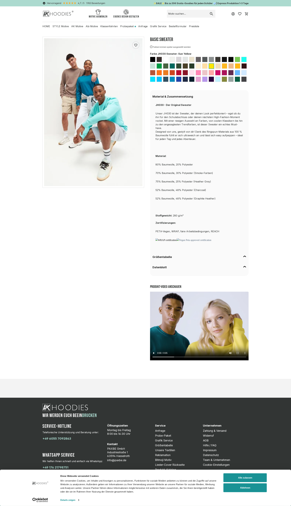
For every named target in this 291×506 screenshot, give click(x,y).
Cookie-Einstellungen (216, 464)
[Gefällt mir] (135, 45)
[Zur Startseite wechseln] (58, 14)
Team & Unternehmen (216, 459)
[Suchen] (211, 14)
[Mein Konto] (233, 13)
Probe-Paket (163, 435)
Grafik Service (164, 440)
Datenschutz (211, 455)
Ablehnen (245, 487)
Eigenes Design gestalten (126, 16)
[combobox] (187, 14)
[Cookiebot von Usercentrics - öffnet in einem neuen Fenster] (40, 500)
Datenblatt (159, 267)
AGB (206, 440)
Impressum (210, 450)
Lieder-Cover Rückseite (170, 464)
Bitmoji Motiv (163, 459)
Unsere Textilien (165, 450)
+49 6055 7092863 (56, 438)
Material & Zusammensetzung (172, 96)
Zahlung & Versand (214, 430)
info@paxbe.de (116, 460)
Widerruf (208, 435)
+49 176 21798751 (55, 467)
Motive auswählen (98, 16)
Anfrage (160, 430)
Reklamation (163, 455)
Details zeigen (67, 500)
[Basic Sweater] (93, 112)
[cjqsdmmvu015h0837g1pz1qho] (183, 240)
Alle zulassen (245, 477)
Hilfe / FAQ (209, 445)
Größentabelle (162, 257)
